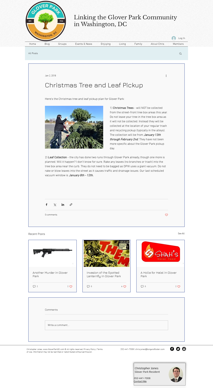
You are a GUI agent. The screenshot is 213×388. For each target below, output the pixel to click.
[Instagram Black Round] (184, 349)
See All (181, 233)
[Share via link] (71, 204)
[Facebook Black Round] (172, 349)
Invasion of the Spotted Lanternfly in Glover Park (104, 274)
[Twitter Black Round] (178, 349)
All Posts (33, 53)
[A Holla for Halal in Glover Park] (160, 253)
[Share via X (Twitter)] (54, 204)
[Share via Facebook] (46, 204)
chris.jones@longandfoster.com (150, 349)
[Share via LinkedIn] (62, 204)
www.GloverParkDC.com (53, 349)
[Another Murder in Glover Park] (52, 253)
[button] (180, 53)
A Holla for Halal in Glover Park (159, 274)
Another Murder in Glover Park (50, 274)
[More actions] (166, 76)
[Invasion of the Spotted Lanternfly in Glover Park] (106, 253)
